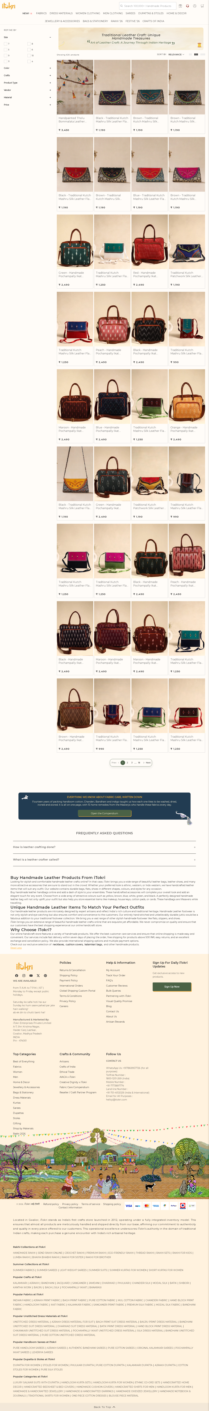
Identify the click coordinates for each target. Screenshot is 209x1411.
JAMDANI (94, 1283)
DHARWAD (108, 1283)
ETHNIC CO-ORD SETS (147, 1382)
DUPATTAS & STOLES (151, 13)
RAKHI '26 (117, 21)
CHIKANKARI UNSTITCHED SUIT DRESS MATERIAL (41, 1330)
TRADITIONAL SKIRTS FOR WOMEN (48, 1395)
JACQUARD (63, 1283)
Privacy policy (70, 1204)
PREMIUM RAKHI (96, 1252)
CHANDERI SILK (141, 1283)
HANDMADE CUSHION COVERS (94, 1386)
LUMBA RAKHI (21, 1257)
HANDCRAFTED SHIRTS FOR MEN (134, 1386)
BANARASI (95, 1287)
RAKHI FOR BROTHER (98, 1257)
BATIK (173, 1283)
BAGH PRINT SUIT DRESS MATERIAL (116, 1321)
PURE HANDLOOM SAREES (29, 1347)
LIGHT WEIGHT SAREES (73, 1270)
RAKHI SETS (163, 1252)
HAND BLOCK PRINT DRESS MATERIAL (159, 1326)
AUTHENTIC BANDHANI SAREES (87, 1347)
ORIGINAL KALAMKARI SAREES (155, 1347)
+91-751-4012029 (115, 1092)
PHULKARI (124, 1283)
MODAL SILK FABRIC (168, 1304)
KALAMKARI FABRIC (79, 1304)
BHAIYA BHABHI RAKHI (45, 1257)
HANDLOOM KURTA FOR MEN (174, 1386)
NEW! (26, 13)
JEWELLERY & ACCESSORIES (62, 21)
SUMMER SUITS (98, 1270)
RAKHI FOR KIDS (182, 1252)
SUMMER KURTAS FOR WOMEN (128, 1270)
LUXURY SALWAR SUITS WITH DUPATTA (36, 1382)
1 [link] (122, 762)
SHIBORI (184, 1283)
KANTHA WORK (22, 1287)
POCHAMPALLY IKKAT (74, 1287)
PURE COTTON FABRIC (102, 1300)
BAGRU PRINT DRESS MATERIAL (158, 1321)
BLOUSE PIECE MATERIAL (123, 1395)
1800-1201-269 (114, 1078)
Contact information (70, 1207)
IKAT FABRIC (58, 1304)
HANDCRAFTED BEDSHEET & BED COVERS (49, 1386)
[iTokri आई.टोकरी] (8, 6)
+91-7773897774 (115, 1085)
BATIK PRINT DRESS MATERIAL (117, 1326)
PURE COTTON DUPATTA (110, 1365)
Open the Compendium (104, 813)
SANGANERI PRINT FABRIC (108, 1304)
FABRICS (41, 13)
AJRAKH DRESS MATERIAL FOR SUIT (73, 1321)
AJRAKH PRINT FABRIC (46, 1300)
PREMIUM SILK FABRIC (140, 1304)
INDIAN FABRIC (22, 1300)
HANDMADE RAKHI (24, 1252)
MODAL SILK (160, 1283)
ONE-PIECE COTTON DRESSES (89, 1395)
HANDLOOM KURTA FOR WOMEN (113, 1382)
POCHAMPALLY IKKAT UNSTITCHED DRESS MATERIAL (104, 1330)
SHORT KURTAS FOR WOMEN (166, 1270)
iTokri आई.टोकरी (32, 1204)
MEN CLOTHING (113, 13)
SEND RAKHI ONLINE (50, 1252)
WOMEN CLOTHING (88, 13)
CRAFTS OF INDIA (153, 21)
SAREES (130, 13)
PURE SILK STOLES (52, 1369)
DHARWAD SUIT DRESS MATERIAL (77, 1326)
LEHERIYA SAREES (42, 1352)
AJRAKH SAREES (56, 1347)
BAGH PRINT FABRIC (75, 1300)
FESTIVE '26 (133, 21)
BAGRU (38, 1287)
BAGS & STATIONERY (95, 21)
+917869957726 (131, 1068)
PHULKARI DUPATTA (82, 1365)
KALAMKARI (20, 1283)
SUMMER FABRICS (24, 1270)
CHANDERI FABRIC (156, 1300)
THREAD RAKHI (145, 1252)
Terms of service (90, 1204)
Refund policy (51, 1204)
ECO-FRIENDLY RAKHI (121, 1252)
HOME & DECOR (176, 13)
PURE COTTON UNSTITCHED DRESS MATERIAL (68, 1335)
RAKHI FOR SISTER (72, 1257)
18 (139, 762)
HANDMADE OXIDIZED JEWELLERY (136, 1391)
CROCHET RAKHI (74, 1252)
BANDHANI (47, 1283)
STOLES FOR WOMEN (55, 1365)
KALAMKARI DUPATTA (139, 1365)
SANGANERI (79, 1283)
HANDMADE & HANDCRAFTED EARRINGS (89, 1391)
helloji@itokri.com (116, 1099)
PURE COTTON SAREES (121, 1347)
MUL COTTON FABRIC (130, 1300)
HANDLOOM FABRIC (36, 1304)
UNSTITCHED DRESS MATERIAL (31, 1321)
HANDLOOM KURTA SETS (76, 1382)
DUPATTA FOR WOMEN (26, 1365)
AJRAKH (34, 1283)
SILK (56, 1287)
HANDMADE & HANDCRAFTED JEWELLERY (38, 1391)
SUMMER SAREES (47, 1270)
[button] (202, 6)
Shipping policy (112, 1204)
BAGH (48, 1287)
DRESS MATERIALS (61, 13)
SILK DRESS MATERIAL (150, 1330)
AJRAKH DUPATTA (165, 1365)
